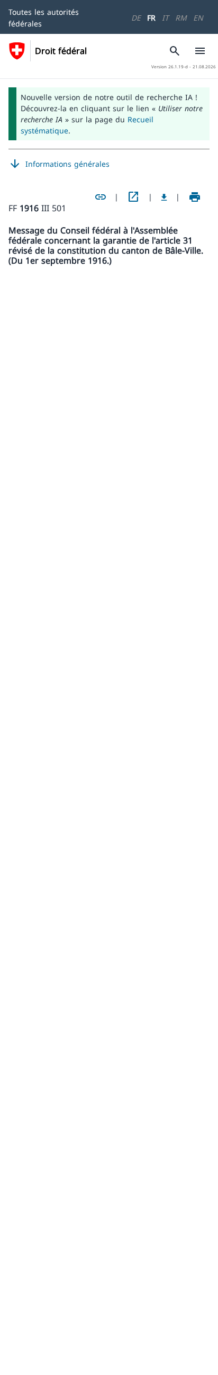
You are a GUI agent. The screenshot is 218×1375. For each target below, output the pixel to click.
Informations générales (59, 164)
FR (151, 18)
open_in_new (133, 197)
